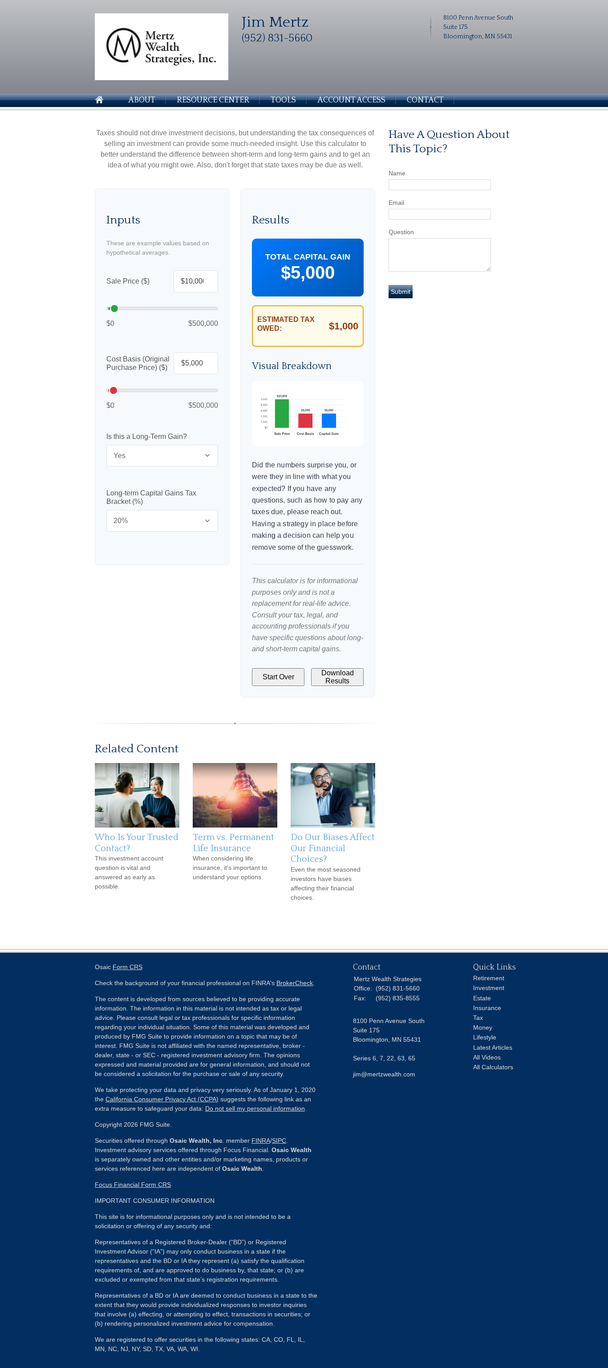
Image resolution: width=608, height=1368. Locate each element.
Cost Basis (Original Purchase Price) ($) (138, 363)
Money (482, 1027)
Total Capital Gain (307, 256)
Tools (283, 100)
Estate (482, 998)
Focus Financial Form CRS (133, 1184)
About (141, 100)
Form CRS (127, 966)
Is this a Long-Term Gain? (146, 436)
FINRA (260, 1140)
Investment (488, 987)
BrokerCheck (294, 982)
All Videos (487, 1057)
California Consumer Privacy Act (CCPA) (162, 1099)
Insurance (487, 1007)
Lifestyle (484, 1037)
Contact (425, 100)
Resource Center (213, 100)
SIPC (279, 1140)
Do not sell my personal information (255, 1108)
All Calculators (493, 1067)
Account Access (351, 100)
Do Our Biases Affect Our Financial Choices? (333, 848)
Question (401, 231)
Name (397, 173)
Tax (478, 1017)
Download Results (337, 677)
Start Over (278, 677)
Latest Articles (492, 1047)
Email (396, 202)
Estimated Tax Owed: (286, 324)
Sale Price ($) (128, 281)
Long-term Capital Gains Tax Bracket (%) (151, 497)
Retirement (488, 978)
